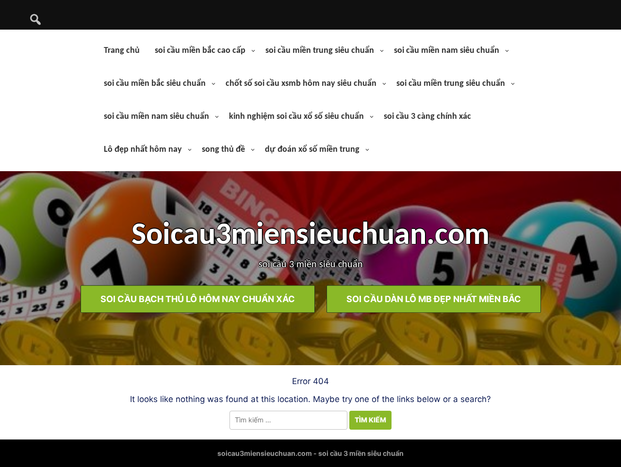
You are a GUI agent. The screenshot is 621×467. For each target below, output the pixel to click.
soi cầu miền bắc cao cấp (200, 50)
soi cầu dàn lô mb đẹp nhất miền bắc (433, 299)
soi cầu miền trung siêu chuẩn (319, 50)
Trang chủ (122, 50)
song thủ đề (223, 149)
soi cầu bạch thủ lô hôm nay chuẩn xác (197, 299)
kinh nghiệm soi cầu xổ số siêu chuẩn (296, 116)
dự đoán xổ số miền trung (312, 149)
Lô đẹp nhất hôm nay (143, 149)
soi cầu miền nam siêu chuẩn (446, 50)
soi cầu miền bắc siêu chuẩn (155, 83)
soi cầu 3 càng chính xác (427, 116)
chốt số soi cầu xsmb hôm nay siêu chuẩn (301, 83)
